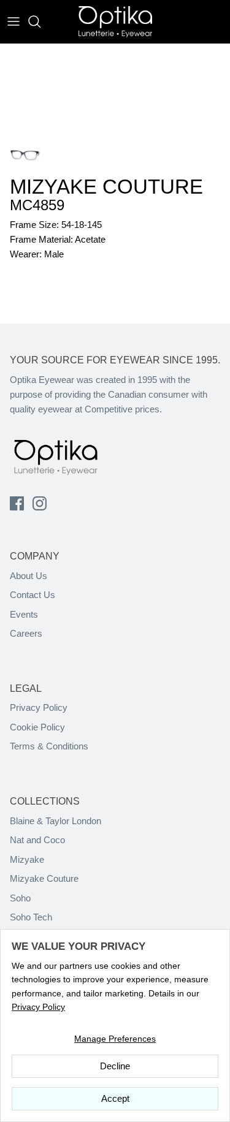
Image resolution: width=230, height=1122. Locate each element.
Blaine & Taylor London (55, 821)
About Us (28, 575)
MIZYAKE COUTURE (106, 186)
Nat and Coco (37, 840)
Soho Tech (31, 917)
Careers (26, 633)
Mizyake (27, 859)
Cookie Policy (37, 727)
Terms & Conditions (49, 746)
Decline (115, 1066)
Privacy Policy (38, 707)
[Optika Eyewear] (115, 21)
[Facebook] (17, 503)
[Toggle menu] (13, 21)
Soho (20, 898)
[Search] (40, 21)
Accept (115, 1098)
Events (24, 614)
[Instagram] (40, 503)
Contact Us (32, 594)
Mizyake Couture (44, 878)
